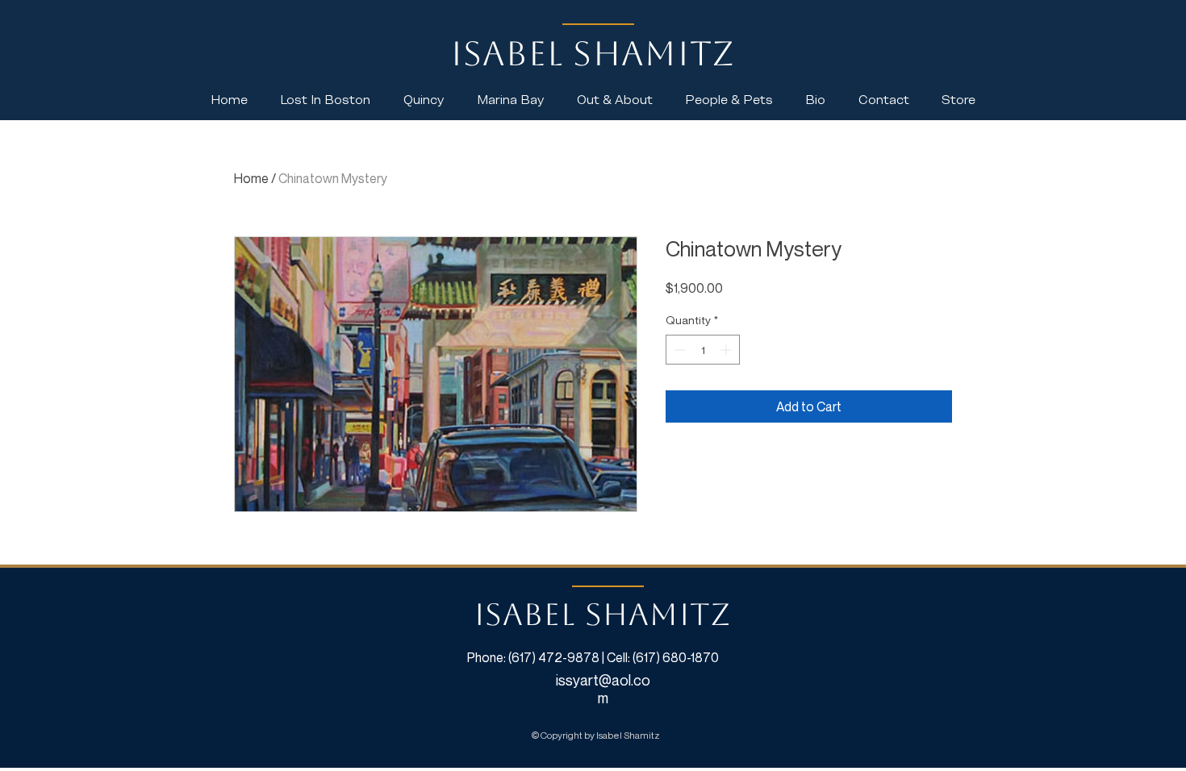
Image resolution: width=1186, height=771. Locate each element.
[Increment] (727, 349)
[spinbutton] (702, 349)
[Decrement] (678, 349)
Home (251, 178)
